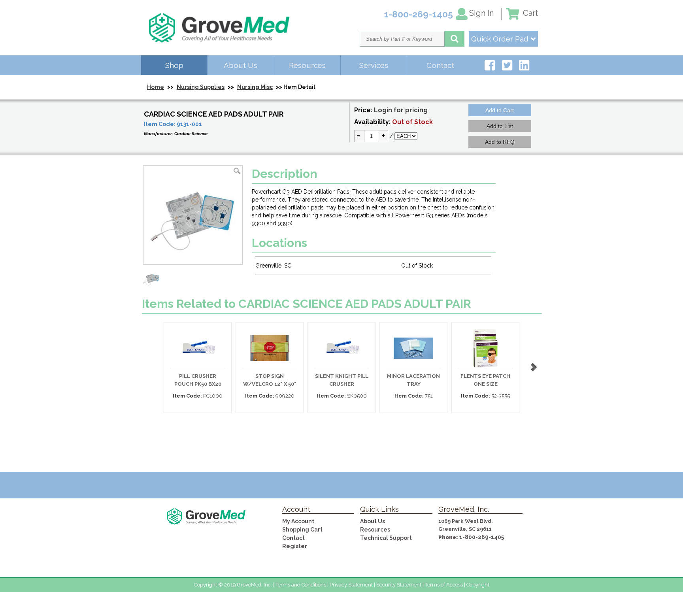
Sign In (481, 13)
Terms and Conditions (300, 585)
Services (373, 65)
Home (155, 87)
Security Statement (398, 585)
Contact (440, 65)
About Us (240, 65)
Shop (174, 65)
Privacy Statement (351, 585)
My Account (298, 521)
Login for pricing (401, 110)
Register (294, 546)
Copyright (477, 585)
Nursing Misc (255, 87)
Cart (529, 13)
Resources (307, 65)
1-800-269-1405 (481, 537)
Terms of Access (444, 585)
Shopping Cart (302, 529)
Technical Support (386, 538)
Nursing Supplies (201, 87)
